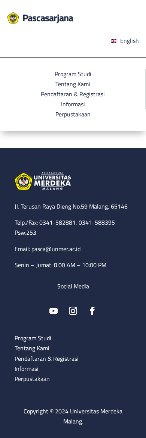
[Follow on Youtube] (53, 311)
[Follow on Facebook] (92, 311)
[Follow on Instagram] (73, 311)
